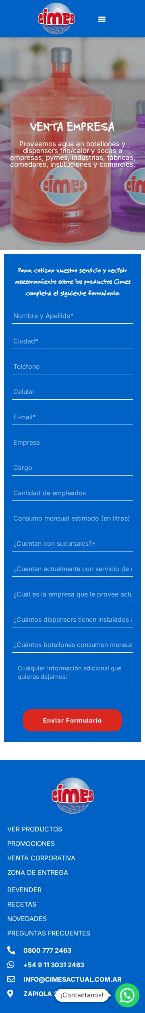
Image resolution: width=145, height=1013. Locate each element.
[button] (102, 19)
